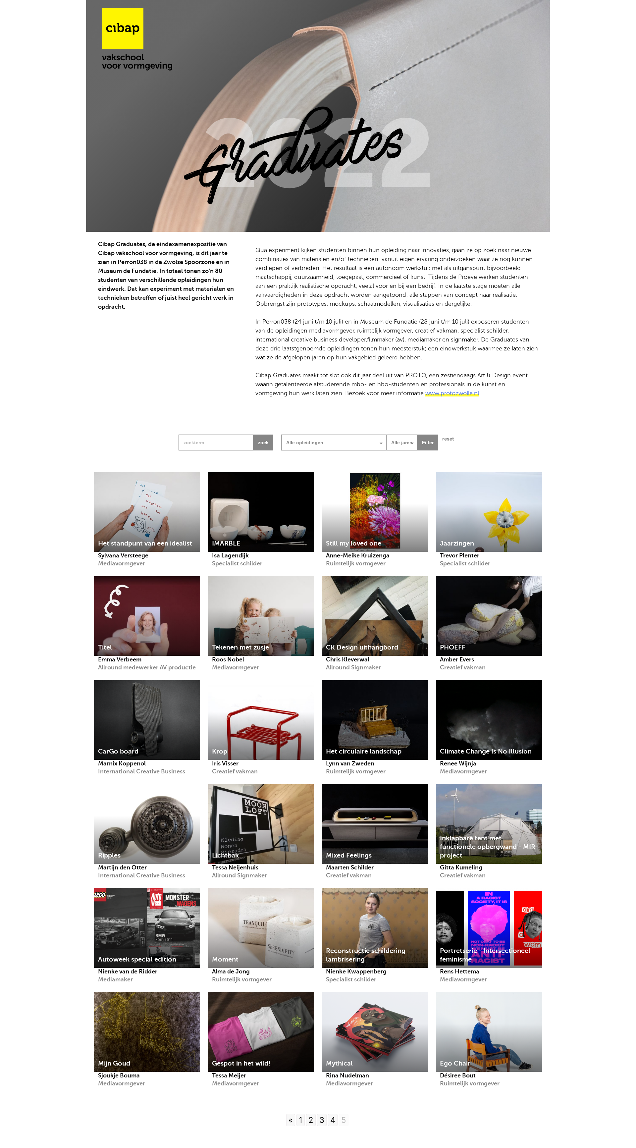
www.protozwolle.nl (452, 393)
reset (448, 439)
